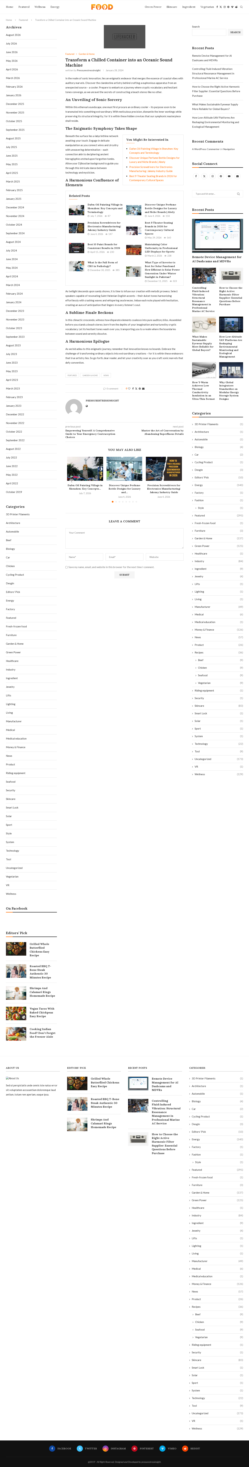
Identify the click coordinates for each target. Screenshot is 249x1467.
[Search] (241, 7)
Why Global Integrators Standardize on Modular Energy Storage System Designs (229, 390)
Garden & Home (90, 375)
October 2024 (14, 224)
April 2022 (12, 483)
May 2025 (12, 164)
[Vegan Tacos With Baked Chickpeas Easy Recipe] (16, 1013)
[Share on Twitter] (136, 388)
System (219, 736)
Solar (219, 720)
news (106, 375)
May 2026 (12, 60)
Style (220, 507)
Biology (219, 446)
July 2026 (11, 43)
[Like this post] (129, 388)
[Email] (237, 176)
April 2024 (12, 276)
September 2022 (15, 440)
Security (219, 698)
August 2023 (13, 345)
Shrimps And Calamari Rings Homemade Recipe (42, 991)
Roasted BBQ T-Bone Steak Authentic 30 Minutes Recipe (40, 971)
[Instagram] (225, 7)
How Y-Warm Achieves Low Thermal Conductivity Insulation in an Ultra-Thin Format (203, 390)
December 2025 (15, 103)
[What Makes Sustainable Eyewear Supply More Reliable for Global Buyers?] (204, 324)
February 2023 (14, 397)
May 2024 (12, 267)
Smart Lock (219, 713)
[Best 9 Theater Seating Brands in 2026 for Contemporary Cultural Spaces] (133, 230)
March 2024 (13, 284)
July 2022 (11, 457)
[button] (72, 481)
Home (9, 6)
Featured (23, 6)
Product (219, 644)
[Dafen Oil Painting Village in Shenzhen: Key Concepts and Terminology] (76, 210)
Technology (219, 743)
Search (196, 26)
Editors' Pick (219, 477)
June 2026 (12, 52)
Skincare (172, 6)
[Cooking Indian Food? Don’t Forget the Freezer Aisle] (16, 1034)
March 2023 (13, 388)
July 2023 (11, 353)
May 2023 (12, 371)
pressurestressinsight (89, 70)
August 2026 (13, 34)
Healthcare (219, 553)
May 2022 (12, 474)
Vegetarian (207, 6)
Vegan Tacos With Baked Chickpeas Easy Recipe (42, 1012)
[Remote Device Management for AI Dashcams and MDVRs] (217, 236)
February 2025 (14, 190)
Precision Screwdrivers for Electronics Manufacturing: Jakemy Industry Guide (104, 226)
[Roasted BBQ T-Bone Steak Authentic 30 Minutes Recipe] (16, 971)
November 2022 (15, 422)
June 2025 (12, 155)
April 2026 (12, 69)
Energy (54, 6)
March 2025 (13, 181)
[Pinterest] (228, 7)
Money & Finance (219, 629)
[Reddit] (236, 7)
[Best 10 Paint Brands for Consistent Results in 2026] (76, 248)
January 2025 (13, 198)
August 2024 (13, 241)
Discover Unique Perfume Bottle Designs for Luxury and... (124, 489)
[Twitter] (221, 7)
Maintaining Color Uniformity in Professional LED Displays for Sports (161, 248)
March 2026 (13, 77)
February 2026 (14, 86)
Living (219, 599)
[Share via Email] (143, 388)
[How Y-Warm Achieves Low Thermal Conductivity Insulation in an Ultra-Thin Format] (204, 370)
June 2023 (12, 362)
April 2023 (12, 379)
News (219, 637)
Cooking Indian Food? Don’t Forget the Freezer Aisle (42, 1032)
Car (219, 454)
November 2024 (15, 215)
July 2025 (11, 146)
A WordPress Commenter (206, 149)
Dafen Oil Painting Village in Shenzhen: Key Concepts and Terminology (105, 208)
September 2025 (15, 129)
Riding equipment (219, 690)
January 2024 (13, 302)
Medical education (219, 621)
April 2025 (12, 172)
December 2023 (15, 310)
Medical (219, 614)
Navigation (229, 149)
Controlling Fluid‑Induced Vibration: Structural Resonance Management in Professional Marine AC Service (213, 73)
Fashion (219, 500)
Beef (220, 660)
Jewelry (219, 576)
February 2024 (14, 293)
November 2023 (15, 319)
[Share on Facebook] (133, 388)
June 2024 (12, 259)
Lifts (219, 583)
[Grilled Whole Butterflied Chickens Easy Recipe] (16, 949)
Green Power (153, 6)
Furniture (219, 530)
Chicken (220, 667)
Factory (219, 492)
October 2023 (14, 328)
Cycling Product (219, 462)
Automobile (219, 439)
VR (219, 766)
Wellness (40, 6)
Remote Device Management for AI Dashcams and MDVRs (217, 259)
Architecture (219, 431)
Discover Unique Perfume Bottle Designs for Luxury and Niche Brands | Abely (161, 208)
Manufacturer (219, 606)
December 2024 (15, 207)
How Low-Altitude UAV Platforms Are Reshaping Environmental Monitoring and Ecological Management (215, 122)
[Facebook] (217, 7)
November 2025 (15, 112)
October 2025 (14, 121)
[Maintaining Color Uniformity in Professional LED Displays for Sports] (133, 250)
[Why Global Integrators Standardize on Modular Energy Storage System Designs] (231, 370)
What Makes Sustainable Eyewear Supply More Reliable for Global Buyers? (202, 343)
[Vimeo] (232, 7)
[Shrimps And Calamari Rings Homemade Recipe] (16, 993)
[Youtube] (229, 176)
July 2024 (11, 250)
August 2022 (13, 448)
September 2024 (15, 233)
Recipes (219, 652)
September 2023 (15, 336)
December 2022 (15, 414)
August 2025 (13, 138)
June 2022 (12, 466)
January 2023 (13, 405)
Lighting (219, 591)
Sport (219, 728)
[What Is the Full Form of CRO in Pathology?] (76, 266)
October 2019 (14, 491)
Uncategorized (219, 758)
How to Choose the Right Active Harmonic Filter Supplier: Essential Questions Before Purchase (216, 91)
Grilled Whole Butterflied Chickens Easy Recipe (39, 949)
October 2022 (14, 431)
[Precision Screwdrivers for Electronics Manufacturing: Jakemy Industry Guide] (76, 228)
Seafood (220, 675)
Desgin (219, 469)
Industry (219, 561)
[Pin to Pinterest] (140, 388)
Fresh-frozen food (219, 523)
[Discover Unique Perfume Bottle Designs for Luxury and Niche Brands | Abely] (133, 210)
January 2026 (13, 95)
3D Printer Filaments (219, 424)
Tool (219, 751)
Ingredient (188, 6)
